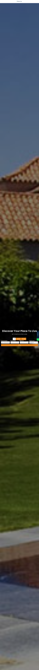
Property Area (31, 340)
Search (19, 345)
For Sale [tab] (23, 338)
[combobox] (14, 342)
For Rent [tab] (18, 338)
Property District (4, 340)
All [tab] (14, 338)
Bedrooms (22, 340)
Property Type (13, 340)
